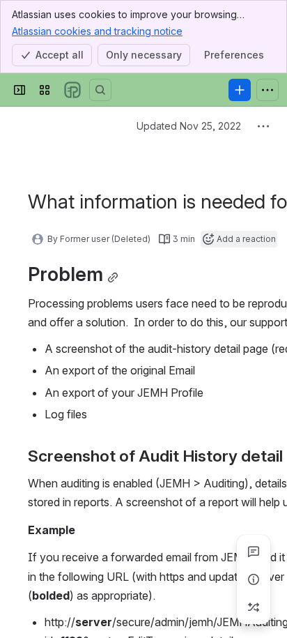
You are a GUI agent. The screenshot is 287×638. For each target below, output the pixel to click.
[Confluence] (72, 90)
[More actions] (263, 126)
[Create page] (253, 607)
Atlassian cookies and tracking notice (97, 31)
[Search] (100, 90)
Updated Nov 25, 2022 (189, 126)
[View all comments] (253, 551)
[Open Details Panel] (253, 579)
